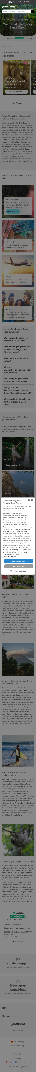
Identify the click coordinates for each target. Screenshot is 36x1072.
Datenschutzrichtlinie (10, 556)
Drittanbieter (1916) (19, 529)
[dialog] (18, 536)
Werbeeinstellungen (21, 547)
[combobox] (29, 500)
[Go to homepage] (9, 7)
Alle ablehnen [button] (18, 566)
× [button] (32, 500)
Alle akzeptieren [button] (18, 561)
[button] (18, 571)
